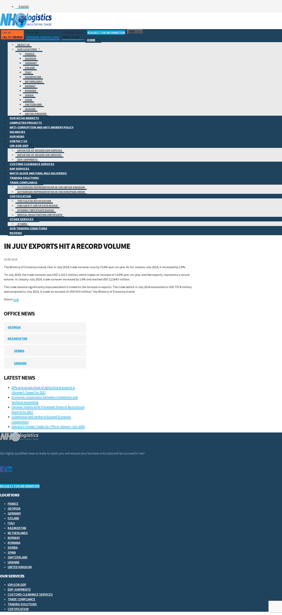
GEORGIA (30, 58)
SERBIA (29, 95)
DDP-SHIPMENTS (27, 159)
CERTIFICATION (20, 196)
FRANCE (29, 54)
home (91, 40)
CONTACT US (18, 141)
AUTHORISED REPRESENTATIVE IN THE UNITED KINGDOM (51, 187)
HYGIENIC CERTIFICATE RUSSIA (35, 210)
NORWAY (30, 86)
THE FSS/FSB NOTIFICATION (34, 201)
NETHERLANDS (33, 81)
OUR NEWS (17, 136)
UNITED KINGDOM (35, 113)
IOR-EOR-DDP (19, 145)
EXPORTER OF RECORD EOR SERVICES (39, 150)
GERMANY (31, 63)
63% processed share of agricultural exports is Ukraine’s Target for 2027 (43, 390)
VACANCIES (17, 132)
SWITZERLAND (33, 104)
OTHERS (22, 224)
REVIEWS (16, 233)
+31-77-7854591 (12, 37)
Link (16, 299)
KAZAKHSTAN (33, 77)
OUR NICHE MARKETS (24, 118)
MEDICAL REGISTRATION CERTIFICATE (39, 214)
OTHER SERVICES (21, 219)
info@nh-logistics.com (43, 37)
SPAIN (28, 100)
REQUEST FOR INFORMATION (106, 32)
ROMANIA (30, 90)
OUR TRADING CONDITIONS (28, 228)
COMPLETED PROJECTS (26, 122)
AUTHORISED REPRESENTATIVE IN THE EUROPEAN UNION (51, 191)
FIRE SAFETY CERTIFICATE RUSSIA (37, 205)
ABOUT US (23, 44)
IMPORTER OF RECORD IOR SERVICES (39, 155)
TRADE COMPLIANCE (23, 182)
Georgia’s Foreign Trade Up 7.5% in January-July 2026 (48, 426)
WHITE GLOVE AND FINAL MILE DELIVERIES (38, 173)
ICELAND (30, 67)
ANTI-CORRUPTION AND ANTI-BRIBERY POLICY (41, 127)
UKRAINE (30, 109)
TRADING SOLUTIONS (24, 178)
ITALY (28, 72)
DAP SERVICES (19, 168)
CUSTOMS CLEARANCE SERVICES (32, 164)
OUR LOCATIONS (27, 49)
